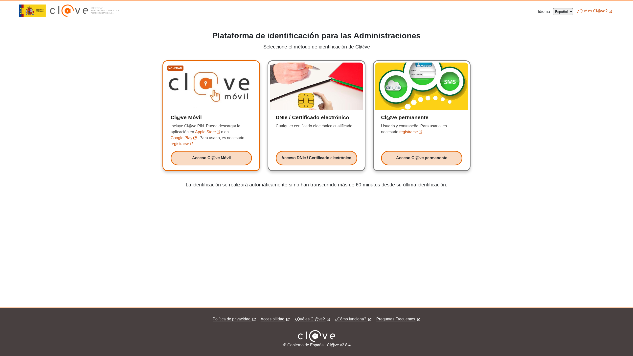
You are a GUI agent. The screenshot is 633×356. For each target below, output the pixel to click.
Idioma (545, 11)
